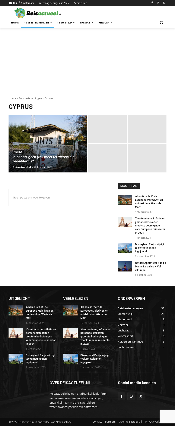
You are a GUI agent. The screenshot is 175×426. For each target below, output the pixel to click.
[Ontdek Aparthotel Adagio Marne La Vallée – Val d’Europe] (125, 266)
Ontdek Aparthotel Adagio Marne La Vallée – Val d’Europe (150, 266)
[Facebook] (152, 3)
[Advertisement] (87, 60)
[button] (161, 23)
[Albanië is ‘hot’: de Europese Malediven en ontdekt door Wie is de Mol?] (125, 200)
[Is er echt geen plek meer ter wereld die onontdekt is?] (48, 143)
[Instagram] (158, 3)
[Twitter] (164, 3)
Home (12, 98)
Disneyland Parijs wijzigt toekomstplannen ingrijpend (149, 248)
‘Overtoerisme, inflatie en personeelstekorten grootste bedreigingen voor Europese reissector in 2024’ (150, 225)
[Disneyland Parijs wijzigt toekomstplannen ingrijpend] (125, 248)
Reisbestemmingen (30, 98)
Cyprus (18, 152)
